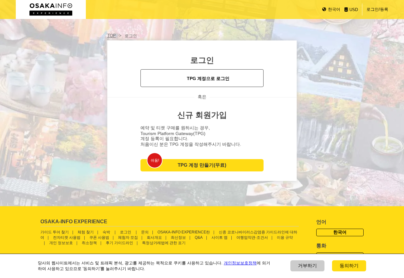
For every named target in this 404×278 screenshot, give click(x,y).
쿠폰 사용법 (99, 237)
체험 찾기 (86, 232)
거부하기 (307, 265)
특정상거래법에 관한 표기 (164, 243)
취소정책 (89, 243)
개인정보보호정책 (240, 263)
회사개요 (154, 237)
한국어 (334, 9)
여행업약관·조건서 (252, 237)
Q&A (199, 237)
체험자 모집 (128, 237)
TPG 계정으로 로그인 (208, 78)
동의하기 (349, 265)
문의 (145, 232)
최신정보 (178, 237)
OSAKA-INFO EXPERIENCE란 (183, 232)
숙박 (106, 232)
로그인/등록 (377, 9)
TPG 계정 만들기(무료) (202, 165)
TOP (111, 35)
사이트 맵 (219, 237)
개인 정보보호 (61, 243)
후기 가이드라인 (119, 243)
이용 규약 (285, 237)
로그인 (125, 232)
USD (353, 9)
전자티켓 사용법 (66, 237)
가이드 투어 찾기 (54, 232)
